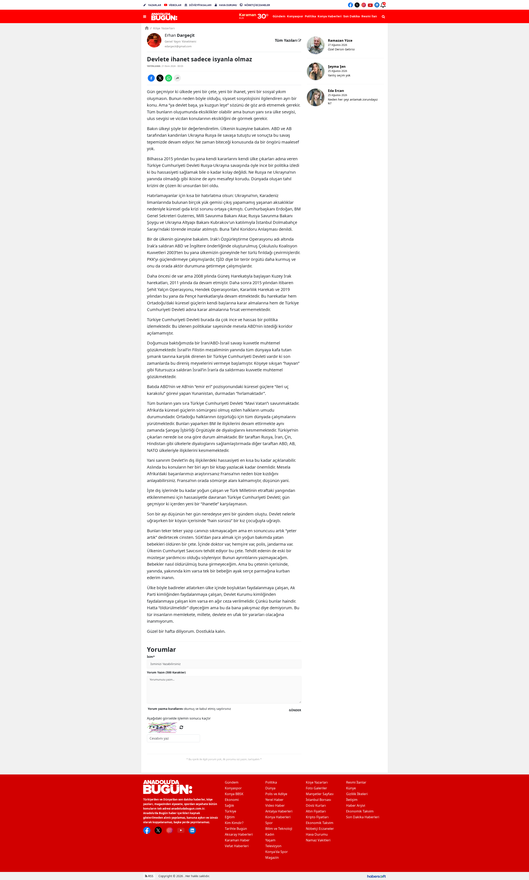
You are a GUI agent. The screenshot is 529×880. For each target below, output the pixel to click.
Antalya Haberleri (278, 811)
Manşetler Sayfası (320, 794)
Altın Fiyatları (316, 811)
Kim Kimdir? (234, 823)
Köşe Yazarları (162, 28)
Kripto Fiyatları (317, 817)
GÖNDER (295, 710)
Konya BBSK (234, 794)
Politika (271, 782)
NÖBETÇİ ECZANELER (257, 5)
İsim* (151, 657)
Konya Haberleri (278, 817)
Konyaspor (233, 788)
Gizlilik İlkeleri (357, 794)
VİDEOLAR (175, 5)
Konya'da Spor (276, 851)
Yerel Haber (274, 799)
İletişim (351, 799)
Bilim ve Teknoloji (278, 828)
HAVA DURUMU (228, 5)
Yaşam (270, 840)
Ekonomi (232, 799)
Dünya (270, 788)
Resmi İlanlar (356, 782)
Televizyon (273, 846)
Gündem (231, 782)
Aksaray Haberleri (239, 834)
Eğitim (230, 817)
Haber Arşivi (355, 805)
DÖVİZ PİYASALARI (200, 5)
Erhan (180, 35)
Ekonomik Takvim (319, 823)
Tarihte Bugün (236, 828)
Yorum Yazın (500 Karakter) (166, 672)
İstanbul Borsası (318, 799)
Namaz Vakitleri (318, 840)
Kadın (269, 834)
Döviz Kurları (316, 805)
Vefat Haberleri (237, 846)
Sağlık (229, 805)
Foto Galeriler (316, 788)
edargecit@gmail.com (178, 46)
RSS (150, 876)
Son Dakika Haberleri (362, 817)
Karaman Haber (237, 840)
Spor (269, 823)
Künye (351, 788)
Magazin (272, 857)
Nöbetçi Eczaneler (320, 828)
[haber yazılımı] (376, 876)
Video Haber (275, 805)
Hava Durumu (317, 834)
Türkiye (230, 811)
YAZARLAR (154, 5)
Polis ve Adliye (276, 794)
